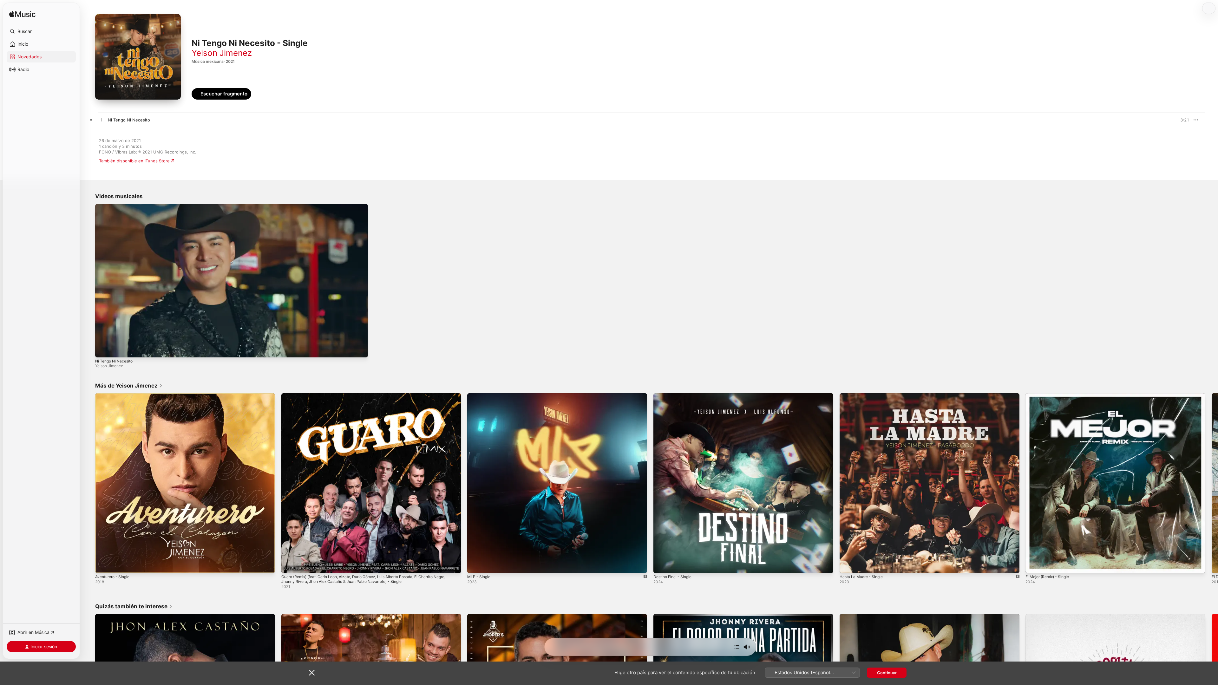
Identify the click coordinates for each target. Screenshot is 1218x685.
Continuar (887, 672)
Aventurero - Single (114, 395)
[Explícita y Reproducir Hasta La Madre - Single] (847, 565)
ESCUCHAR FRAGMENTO (1170, 120)
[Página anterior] (88, 483)
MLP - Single (479, 395)
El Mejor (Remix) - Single (1049, 395)
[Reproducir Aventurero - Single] (103, 565)
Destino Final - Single (674, 395)
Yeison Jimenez (222, 53)
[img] (22, 14)
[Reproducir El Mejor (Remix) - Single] (1033, 565)
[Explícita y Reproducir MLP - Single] (475, 565)
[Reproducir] (103, 349)
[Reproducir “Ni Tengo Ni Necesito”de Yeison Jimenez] (101, 120)
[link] (129, 385)
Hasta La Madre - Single (863, 395)
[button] (41, 31)
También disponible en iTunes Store (134, 160)
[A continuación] (737, 647)
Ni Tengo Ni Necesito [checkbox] (129, 119)
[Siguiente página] (1211, 483)
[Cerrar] (312, 672)
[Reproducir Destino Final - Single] (661, 565)
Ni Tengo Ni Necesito (114, 361)
